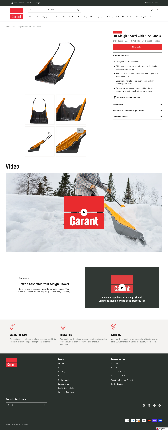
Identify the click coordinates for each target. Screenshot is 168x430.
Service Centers (117, 384)
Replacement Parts (118, 376)
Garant (13, 424)
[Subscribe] (44, 405)
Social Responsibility (66, 388)
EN (156, 3)
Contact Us (115, 364)
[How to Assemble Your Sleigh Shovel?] (122, 287)
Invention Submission (66, 392)
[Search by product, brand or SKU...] (78, 10)
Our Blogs (62, 372)
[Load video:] (84, 212)
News (60, 376)
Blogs (38, 3)
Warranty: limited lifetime (128, 97)
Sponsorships (63, 384)
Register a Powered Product (122, 380)
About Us (61, 364)
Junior (159, 17)
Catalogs (30, 3)
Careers (61, 368)
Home (8, 27)
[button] (41, 16)
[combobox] (54, 10)
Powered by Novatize (22, 424)
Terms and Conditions (119, 372)
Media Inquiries (64, 380)
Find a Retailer (19, 3)
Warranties (115, 368)
